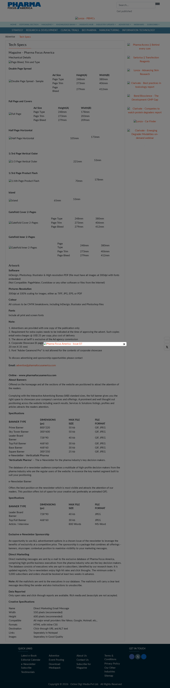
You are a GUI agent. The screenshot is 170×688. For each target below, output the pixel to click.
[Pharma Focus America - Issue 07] (63, 344)
